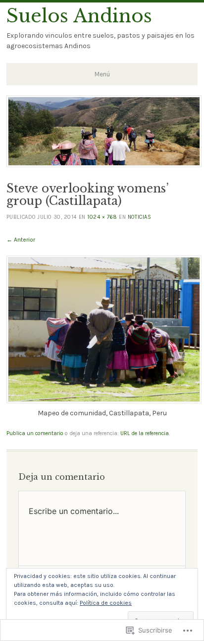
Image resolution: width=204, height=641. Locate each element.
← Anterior (20, 239)
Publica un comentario (34, 433)
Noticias (139, 217)
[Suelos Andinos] (104, 164)
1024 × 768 (102, 217)
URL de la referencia (144, 433)
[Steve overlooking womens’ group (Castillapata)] (104, 401)
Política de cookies (106, 602)
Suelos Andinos (79, 15)
